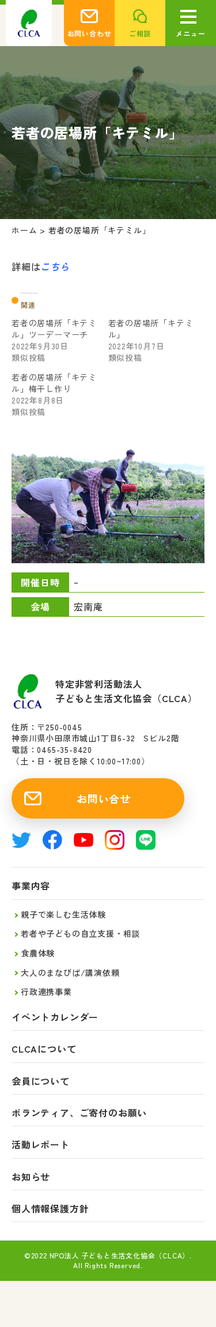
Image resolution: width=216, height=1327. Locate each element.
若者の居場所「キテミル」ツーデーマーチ (54, 328)
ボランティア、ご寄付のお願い (79, 1112)
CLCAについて (44, 1048)
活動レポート (41, 1144)
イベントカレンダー (55, 1017)
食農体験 (38, 953)
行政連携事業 (46, 991)
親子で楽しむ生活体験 (63, 914)
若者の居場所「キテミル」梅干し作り (54, 382)
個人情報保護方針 (50, 1208)
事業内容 (31, 885)
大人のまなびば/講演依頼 (70, 972)
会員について (41, 1081)
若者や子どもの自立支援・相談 (80, 933)
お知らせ (31, 1176)
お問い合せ (104, 798)
